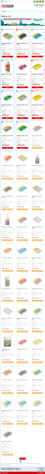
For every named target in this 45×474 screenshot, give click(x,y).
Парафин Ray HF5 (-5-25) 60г (22, 135)
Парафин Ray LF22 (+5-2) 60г (7, 135)
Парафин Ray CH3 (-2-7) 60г (22, 74)
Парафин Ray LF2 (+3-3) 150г (7, 165)
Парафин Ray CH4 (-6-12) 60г (22, 257)
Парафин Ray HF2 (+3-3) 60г (7, 379)
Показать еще (22, 458)
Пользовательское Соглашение (12, 468)
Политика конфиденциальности (8, 469)
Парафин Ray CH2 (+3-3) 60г (22, 349)
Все (24, 461)
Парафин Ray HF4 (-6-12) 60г (37, 43)
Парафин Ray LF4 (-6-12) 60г (22, 196)
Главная (3, 468)
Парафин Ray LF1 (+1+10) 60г (37, 104)
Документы (18, 469)
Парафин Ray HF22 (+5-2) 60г (22, 104)
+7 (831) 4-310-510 (39, 5)
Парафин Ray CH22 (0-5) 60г (7, 257)
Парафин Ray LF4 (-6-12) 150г (22, 410)
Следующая (43, 461)
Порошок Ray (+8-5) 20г (6, 288)
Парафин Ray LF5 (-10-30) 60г (37, 379)
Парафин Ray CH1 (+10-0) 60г (37, 349)
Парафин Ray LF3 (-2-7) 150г (37, 288)
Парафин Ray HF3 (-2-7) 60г (37, 135)
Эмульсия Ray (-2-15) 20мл (37, 165)
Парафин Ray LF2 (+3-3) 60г (22, 288)
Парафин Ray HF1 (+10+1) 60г (37, 74)
